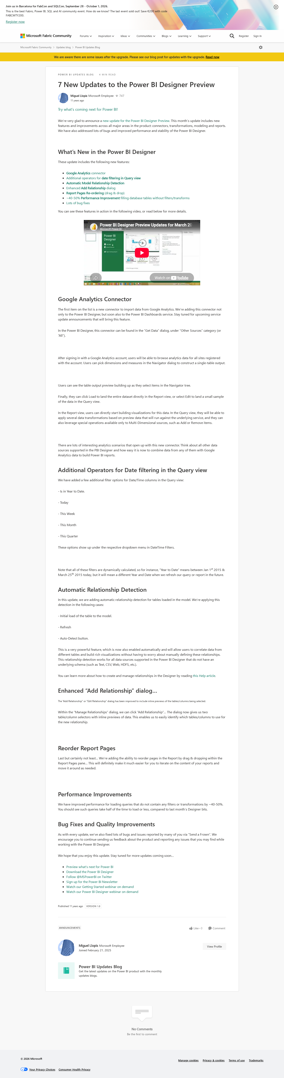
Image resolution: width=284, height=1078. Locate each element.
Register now (15, 21)
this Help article (204, 675)
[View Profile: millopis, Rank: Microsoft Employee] (63, 98)
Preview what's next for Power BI (89, 866)
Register (244, 36)
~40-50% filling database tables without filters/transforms (128, 198)
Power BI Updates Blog (87, 47)
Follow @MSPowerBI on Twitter (89, 876)
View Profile (214, 946)
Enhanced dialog (90, 188)
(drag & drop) (95, 193)
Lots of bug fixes (78, 203)
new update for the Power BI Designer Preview (136, 120)
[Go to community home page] (46, 36)
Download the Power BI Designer (90, 871)
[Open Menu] (261, 47)
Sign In (257, 36)
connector (86, 173)
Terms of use (237, 1060)
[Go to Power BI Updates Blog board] (66, 970)
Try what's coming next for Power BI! (88, 109)
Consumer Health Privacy (74, 1069)
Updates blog (63, 47)
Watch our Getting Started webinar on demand (100, 886)
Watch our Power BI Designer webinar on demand (102, 891)
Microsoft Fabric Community (36, 47)
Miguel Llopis (78, 96)
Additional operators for (103, 178)
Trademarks (256, 1060)
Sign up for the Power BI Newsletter (92, 881)
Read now (212, 57)
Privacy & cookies (214, 1060)
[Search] (232, 35)
